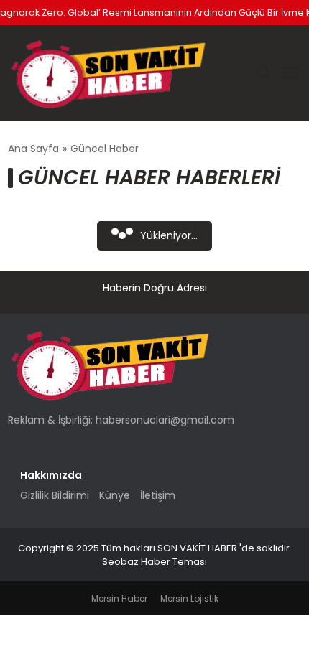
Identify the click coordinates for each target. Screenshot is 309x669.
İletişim (157, 495)
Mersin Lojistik (189, 598)
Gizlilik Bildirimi (54, 495)
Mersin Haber (119, 598)
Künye (114, 495)
